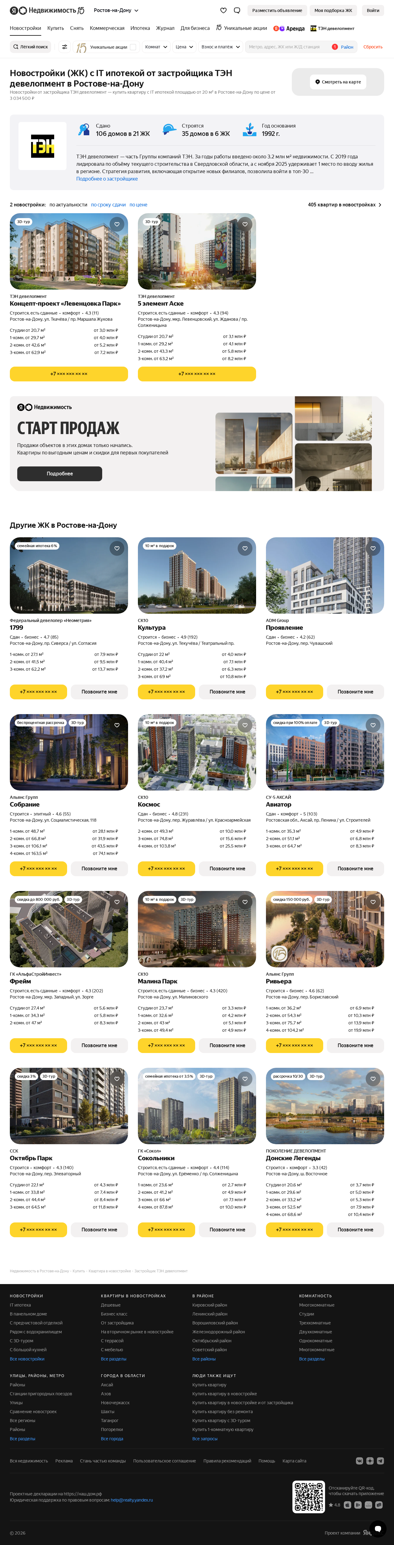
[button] (237, 10)
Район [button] (347, 47)
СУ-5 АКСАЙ (278, 797)
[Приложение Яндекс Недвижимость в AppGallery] (368, 1504)
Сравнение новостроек (33, 1411)
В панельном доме (28, 1313)
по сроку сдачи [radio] (108, 205)
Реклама (64, 1460)
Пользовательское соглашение (164, 1460)
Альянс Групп (24, 797)
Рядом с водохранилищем (36, 1331)
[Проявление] (325, 575)
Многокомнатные (317, 1305)
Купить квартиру (209, 1384)
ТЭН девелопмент (28, 296)
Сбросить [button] (373, 46)
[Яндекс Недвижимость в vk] (359, 1461)
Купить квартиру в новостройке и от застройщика (242, 1402)
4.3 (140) (65, 1167)
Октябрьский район (211, 1340)
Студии (306, 1313)
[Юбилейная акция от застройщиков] (279, 954)
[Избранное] (223, 10)
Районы (17, 1384)
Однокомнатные (315, 1340)
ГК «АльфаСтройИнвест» (35, 974)
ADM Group (277, 620)
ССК (14, 1151)
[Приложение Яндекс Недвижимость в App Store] (347, 1504)
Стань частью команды (103, 1460)
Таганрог (110, 1420)
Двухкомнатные (315, 1331)
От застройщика (117, 1322)
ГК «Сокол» (149, 1151)
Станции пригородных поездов (41, 1393)
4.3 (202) (94, 990)
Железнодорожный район (218, 1331)
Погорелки (112, 1429)
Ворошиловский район (215, 1322)
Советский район (209, 1349)
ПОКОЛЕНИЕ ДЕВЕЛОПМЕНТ (296, 1151)
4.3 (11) (92, 313)
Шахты (108, 1411)
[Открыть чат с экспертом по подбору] (378, 1529)
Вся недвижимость (29, 1460)
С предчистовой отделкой (36, 1322)
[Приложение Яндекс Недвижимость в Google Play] (358, 1504)
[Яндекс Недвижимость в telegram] (380, 1461)
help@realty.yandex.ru (132, 1500)
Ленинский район (209, 1313)
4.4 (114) (221, 1167)
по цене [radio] (138, 205)
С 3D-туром (21, 1340)
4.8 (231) (180, 813)
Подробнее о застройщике (107, 179)
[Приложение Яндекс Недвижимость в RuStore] (379, 1504)
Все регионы (22, 1420)
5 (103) (310, 813)
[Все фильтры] (64, 47)
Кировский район (209, 1305)
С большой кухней (28, 1349)
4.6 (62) (316, 990)
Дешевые (111, 1305)
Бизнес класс (114, 1313)
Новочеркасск (115, 1402)
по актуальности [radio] (68, 205)
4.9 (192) (189, 637)
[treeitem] (27, 28)
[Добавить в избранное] (117, 224)
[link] (373, 10)
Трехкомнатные (315, 1322)
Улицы (16, 1402)
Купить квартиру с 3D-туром (221, 1420)
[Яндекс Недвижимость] (47, 10)
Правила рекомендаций (227, 1460)
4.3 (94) (220, 313)
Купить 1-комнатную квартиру (223, 1429)
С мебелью (112, 1349)
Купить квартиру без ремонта (222, 1411)
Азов (106, 1393)
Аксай (107, 1384)
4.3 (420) (218, 990)
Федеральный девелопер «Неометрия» (50, 620)
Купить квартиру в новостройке (224, 1393)
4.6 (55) (63, 813)
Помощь (267, 1460)
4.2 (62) (307, 637)
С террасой (112, 1340)
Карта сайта (294, 1460)
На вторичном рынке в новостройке (137, 1331)
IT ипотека (20, 1305)
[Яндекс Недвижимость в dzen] (370, 1461)
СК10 (143, 620)
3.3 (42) (319, 1167)
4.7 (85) (51, 637)
